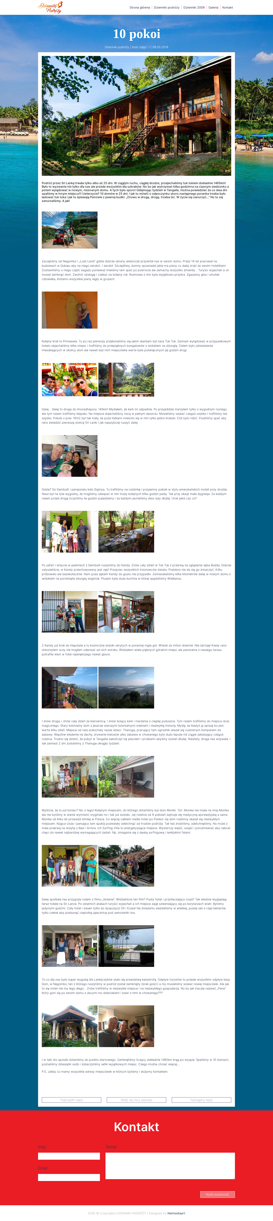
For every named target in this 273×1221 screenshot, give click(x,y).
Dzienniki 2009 (194, 7)
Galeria (213, 7)
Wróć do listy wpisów (136, 1100)
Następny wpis (201, 1100)
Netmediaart (176, 1213)
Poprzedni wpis (71, 1100)
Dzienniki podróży (167, 7)
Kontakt (227, 7)
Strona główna (140, 7)
